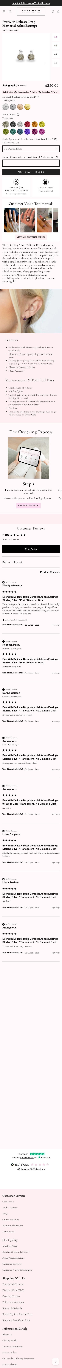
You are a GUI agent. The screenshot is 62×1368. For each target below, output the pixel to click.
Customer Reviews (11, 1263)
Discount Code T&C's (13, 1290)
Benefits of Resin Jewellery (15, 1251)
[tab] (50, 573)
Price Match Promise (13, 1284)
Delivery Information (13, 1302)
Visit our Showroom (12, 1225)
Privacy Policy (9, 1352)
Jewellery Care (9, 1245)
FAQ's (5, 1213)
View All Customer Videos (31, 237)
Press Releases (9, 1364)
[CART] (58, 11)
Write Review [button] (31, 548)
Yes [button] (26, 625)
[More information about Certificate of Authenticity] (56, 157)
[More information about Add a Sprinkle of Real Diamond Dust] (55, 139)
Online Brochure (10, 1219)
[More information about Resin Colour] (18, 114)
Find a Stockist (9, 1207)
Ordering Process (11, 1296)
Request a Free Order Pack (16, 1320)
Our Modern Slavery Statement (18, 1358)
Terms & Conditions (12, 1346)
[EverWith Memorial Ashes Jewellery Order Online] (28, 458)
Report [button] (30, 625)
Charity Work (9, 1340)
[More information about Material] (38, 97)
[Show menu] (4, 11)
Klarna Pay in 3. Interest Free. (17, 1314)
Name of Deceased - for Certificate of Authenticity (27, 156)
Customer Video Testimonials (17, 1269)
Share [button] (37, 625)
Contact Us (8, 1201)
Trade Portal (8, 1231)
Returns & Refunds (12, 1308)
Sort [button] (5, 562)
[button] (23, 86)
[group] (31, 535)
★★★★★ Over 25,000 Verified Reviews (31, 3)
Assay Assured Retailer (14, 1257)
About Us (7, 1334)
